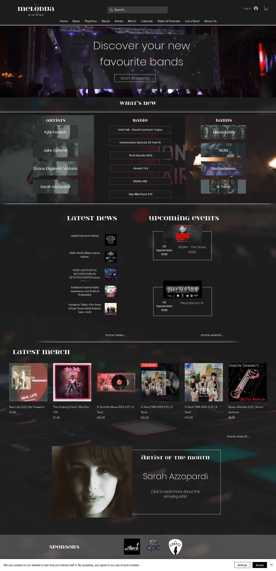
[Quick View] (28, 382)
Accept (260, 565)
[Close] (271, 565)
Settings (242, 565)
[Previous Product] (4, 382)
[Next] (270, 61)
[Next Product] (272, 382)
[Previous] (5, 61)
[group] (138, 394)
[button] (266, 8)
